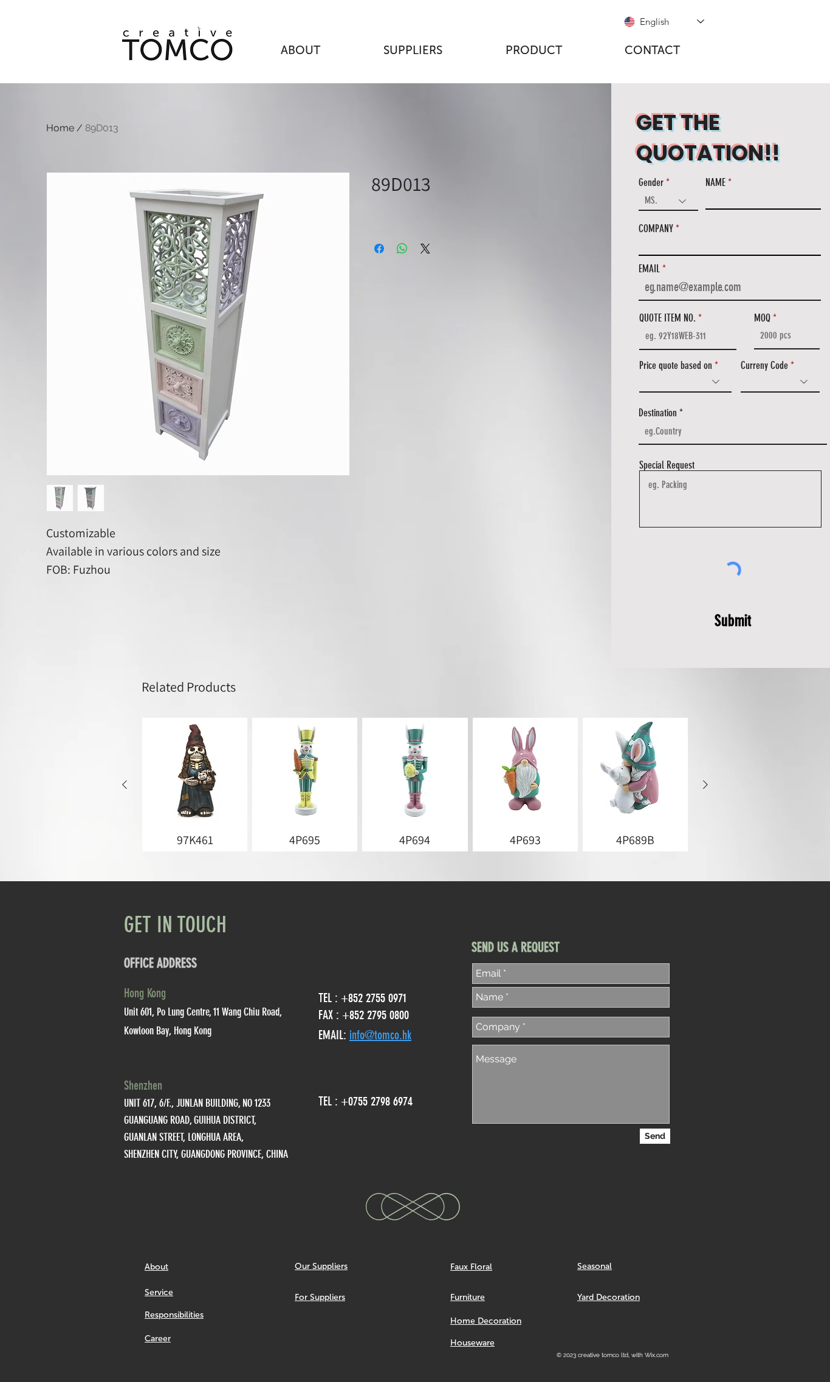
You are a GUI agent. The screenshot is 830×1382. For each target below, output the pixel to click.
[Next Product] (705, 784)
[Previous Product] (124, 784)
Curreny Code (764, 365)
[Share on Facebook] (379, 248)
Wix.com (656, 1355)
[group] (415, 784)
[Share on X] (425, 248)
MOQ (762, 318)
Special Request (667, 465)
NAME (715, 182)
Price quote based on (675, 365)
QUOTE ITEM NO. (667, 318)
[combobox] (733, 431)
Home (60, 128)
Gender (651, 182)
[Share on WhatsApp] (402, 248)
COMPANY (656, 229)
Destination (658, 413)
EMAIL (649, 269)
